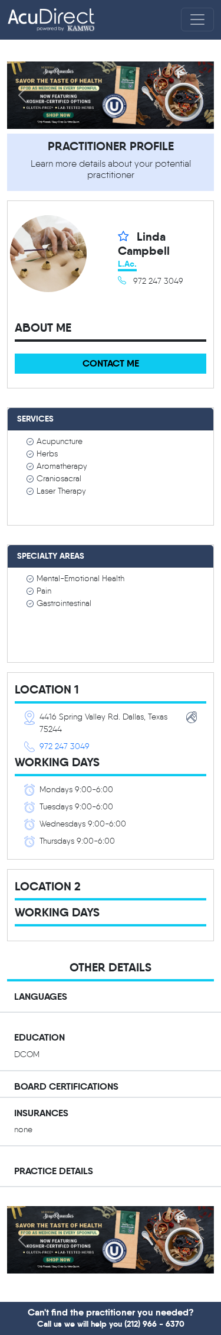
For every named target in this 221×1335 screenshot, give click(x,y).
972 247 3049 (64, 746)
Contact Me (111, 363)
